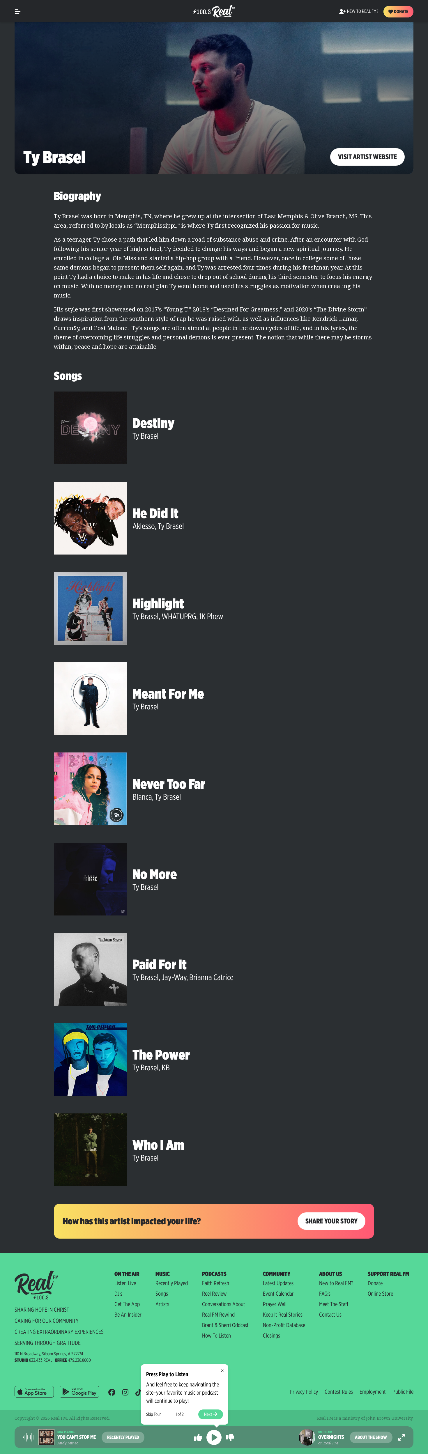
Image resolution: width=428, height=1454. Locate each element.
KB (166, 1067)
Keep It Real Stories (283, 1314)
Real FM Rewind (218, 1314)
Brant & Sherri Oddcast (225, 1325)
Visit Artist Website (367, 157)
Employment (373, 1391)
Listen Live (125, 1283)
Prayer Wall (274, 1304)
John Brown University (389, 1418)
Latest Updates (278, 1283)
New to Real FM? (336, 1283)
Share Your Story (331, 1221)
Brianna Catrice (211, 977)
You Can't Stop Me (76, 1437)
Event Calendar (278, 1293)
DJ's (118, 1293)
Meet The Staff (333, 1304)
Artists (162, 1304)
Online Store (380, 1293)
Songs (161, 1293)
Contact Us (330, 1314)
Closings (271, 1335)
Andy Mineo (67, 1443)
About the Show (371, 1437)
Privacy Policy (304, 1391)
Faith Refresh (215, 1283)
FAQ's (324, 1293)
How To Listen (216, 1335)
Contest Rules (339, 1391)
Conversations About (223, 1304)
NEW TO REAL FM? (362, 11)
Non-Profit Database (284, 1325)
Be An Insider (128, 1314)
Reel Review (214, 1293)
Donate (400, 11)
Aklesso (143, 526)
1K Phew (211, 616)
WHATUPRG (179, 616)
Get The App (127, 1304)
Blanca (142, 797)
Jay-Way (174, 977)
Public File (402, 1391)
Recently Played (171, 1283)
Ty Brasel (145, 436)
